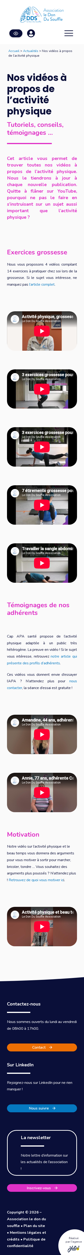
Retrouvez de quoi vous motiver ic (36, 880)
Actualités (30, 51)
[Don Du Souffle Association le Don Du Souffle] (42, 14)
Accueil (13, 51)
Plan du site (34, 1225)
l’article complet (42, 284)
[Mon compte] (31, 33)
